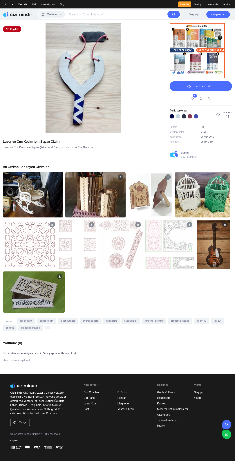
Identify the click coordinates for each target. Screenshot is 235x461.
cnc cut (10, 327)
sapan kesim (46, 320)
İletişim (226, 4)
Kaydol (198, 397)
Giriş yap (194, 14)
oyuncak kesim (91, 320)
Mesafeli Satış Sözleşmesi (172, 408)
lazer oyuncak (68, 320)
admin (185, 152)
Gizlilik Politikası (166, 392)
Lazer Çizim (207, 141)
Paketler (184, 4)
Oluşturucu (163, 414)
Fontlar (122, 397)
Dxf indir (122, 392)
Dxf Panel (89, 397)
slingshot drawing (153, 320)
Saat (86, 408)
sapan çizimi (26, 320)
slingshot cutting (180, 320)
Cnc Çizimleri (91, 392)
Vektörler (23, 4)
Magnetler (124, 403)
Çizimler (9, 4)
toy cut (217, 320)
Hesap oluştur (70, 353)
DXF (34, 4)
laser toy (201, 320)
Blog (62, 4)
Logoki (14, 440)
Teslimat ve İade (167, 420)
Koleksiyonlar (48, 4)
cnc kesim (111, 320)
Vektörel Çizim (126, 408)
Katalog (197, 4)
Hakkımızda (212, 4)
